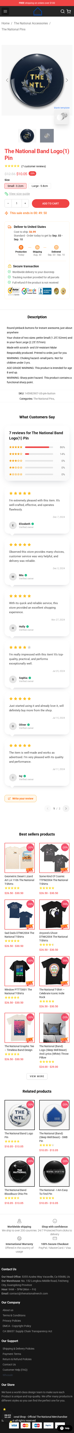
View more (37, 1076)
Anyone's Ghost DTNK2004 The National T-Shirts (53, 936)
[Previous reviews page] (47, 808)
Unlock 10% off (7, 1416)
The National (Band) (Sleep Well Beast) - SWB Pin (53, 1137)
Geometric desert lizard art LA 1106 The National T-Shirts (19, 880)
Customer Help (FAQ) (15, 1369)
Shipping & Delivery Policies (18, 1348)
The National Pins (13, 29)
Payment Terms (12, 1353)
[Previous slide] (7, 80)
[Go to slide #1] (27, 136)
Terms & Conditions (14, 1315)
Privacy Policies (12, 1320)
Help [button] (67, 1428)
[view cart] (68, 11)
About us (8, 1310)
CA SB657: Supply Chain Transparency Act (27, 1331)
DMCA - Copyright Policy (17, 1325)
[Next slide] (67, 80)
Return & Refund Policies (17, 1359)
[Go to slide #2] (47, 136)
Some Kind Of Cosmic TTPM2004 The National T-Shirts (53, 880)
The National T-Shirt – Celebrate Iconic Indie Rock (52, 993)
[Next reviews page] (66, 808)
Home (5, 23)
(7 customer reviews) (33, 166)
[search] (62, 11)
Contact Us (9, 1364)
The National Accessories (31, 23)
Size (7, 179)
